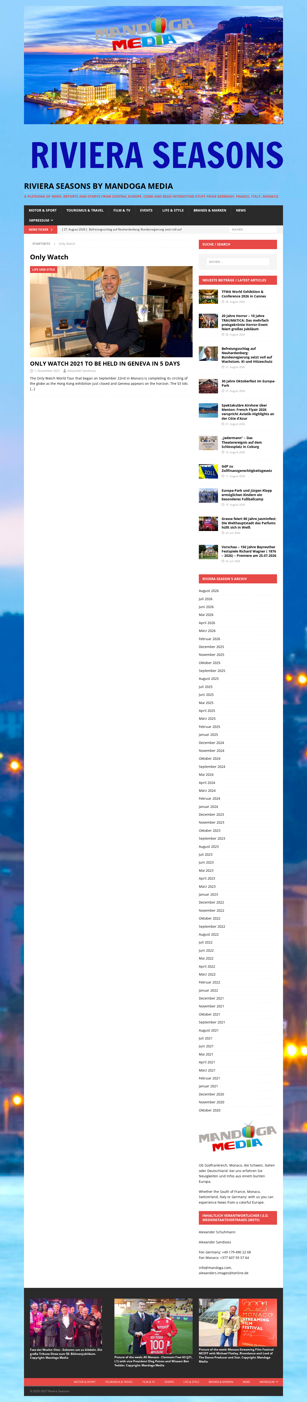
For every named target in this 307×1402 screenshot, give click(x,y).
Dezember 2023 (211, 814)
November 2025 (211, 654)
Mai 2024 (206, 774)
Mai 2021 (206, 1054)
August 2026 (209, 590)
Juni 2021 (206, 1046)
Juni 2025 (206, 694)
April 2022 (207, 966)
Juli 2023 (206, 854)
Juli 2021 (206, 1038)
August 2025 (209, 678)
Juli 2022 (206, 942)
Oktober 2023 (209, 830)
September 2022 (212, 926)
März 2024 (207, 790)
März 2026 (207, 630)
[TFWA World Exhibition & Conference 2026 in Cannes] (208, 297)
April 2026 (207, 622)
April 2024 (207, 782)
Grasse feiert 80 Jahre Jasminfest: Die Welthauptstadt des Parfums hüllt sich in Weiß (249, 523)
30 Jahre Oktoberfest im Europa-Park (248, 383)
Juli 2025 (206, 686)
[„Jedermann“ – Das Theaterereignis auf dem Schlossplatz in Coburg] (208, 443)
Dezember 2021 (211, 998)
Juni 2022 (206, 950)
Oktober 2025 (209, 662)
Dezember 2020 (211, 1094)
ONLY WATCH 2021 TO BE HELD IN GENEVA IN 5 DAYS (105, 363)
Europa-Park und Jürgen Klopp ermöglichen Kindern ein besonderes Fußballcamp (247, 494)
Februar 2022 (209, 982)
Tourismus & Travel (85, 210)
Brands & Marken (210, 210)
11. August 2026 (235, 476)
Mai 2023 (206, 870)
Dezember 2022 (211, 902)
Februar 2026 (209, 639)
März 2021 (207, 1070)
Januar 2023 (208, 894)
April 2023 (207, 878)
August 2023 (209, 846)
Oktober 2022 (209, 918)
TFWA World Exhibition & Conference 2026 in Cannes (244, 293)
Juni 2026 (206, 606)
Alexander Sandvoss (81, 371)
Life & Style (173, 210)
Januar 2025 (208, 734)
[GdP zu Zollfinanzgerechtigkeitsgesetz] (208, 471)
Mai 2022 (206, 958)
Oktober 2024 (209, 758)
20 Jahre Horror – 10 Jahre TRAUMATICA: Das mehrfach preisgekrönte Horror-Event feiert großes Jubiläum (245, 322)
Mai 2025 (206, 702)
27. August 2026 (235, 367)
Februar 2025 (209, 726)
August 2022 (209, 934)
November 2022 (211, 910)
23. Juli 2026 (232, 561)
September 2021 (212, 1022)
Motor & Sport (43, 210)
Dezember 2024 (211, 742)
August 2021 (209, 1030)
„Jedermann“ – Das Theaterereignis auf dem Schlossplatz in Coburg (242, 442)
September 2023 (212, 838)
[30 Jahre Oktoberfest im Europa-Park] (208, 386)
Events (146, 210)
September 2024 (212, 766)
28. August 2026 (235, 301)
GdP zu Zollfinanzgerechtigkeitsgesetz (247, 468)
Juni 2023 (206, 862)
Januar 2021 (208, 1086)
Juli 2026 (206, 599)
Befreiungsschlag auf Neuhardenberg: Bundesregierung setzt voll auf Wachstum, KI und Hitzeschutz (247, 355)
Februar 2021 (209, 1078)
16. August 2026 (235, 452)
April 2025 (207, 710)
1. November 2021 (47, 371)
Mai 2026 (206, 614)
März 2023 (207, 886)
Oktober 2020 (209, 1110)
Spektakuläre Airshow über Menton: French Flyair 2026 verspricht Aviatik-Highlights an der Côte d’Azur (248, 412)
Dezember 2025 (211, 646)
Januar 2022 (208, 990)
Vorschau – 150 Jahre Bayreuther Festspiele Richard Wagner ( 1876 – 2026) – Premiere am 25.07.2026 (249, 551)
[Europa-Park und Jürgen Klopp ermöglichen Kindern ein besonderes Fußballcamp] (208, 495)
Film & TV (121, 210)
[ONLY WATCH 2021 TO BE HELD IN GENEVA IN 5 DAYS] (111, 311)
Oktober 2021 (209, 1014)
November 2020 (211, 1102)
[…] (32, 388)
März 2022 (207, 974)
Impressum (39, 220)
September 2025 (212, 670)
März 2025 (207, 718)
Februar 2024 (209, 798)
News (241, 210)
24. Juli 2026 (232, 533)
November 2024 (211, 750)
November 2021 (211, 1006)
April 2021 (207, 1062)
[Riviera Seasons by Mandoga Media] (153, 121)
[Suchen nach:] (253, 229)
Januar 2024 (208, 806)
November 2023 (211, 822)
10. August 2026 (235, 504)
